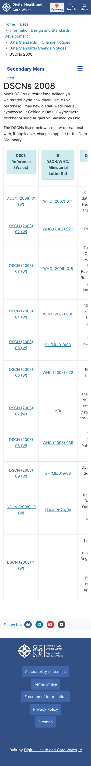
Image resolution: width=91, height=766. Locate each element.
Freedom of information (45, 696)
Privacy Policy (45, 709)
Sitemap (45, 722)
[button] (28, 624)
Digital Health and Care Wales (50, 749)
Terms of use (45, 684)
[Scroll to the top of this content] (61, 624)
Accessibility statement (45, 671)
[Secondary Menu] (80, 69)
